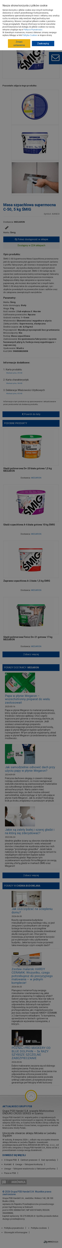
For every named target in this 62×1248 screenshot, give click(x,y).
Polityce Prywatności (32, 30)
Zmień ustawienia (19, 43)
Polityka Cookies (29, 35)
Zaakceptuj (43, 43)
